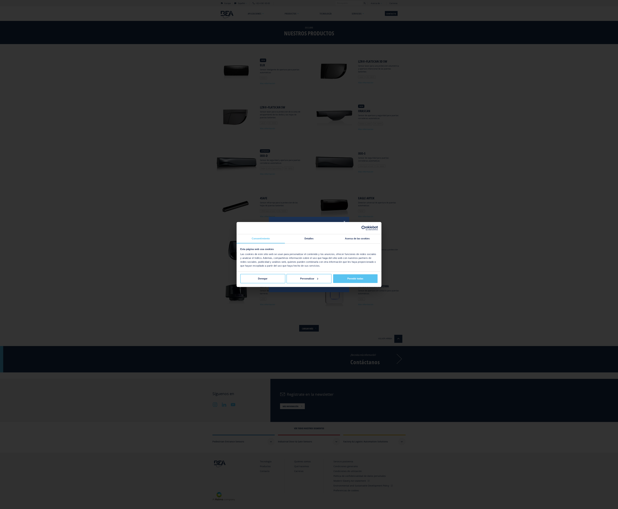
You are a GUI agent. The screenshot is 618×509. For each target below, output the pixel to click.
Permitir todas (355, 278)
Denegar (262, 278)
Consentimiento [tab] (261, 238)
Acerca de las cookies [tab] (357, 238)
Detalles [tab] (309, 238)
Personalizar (307, 278)
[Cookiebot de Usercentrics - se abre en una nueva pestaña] (364, 228)
